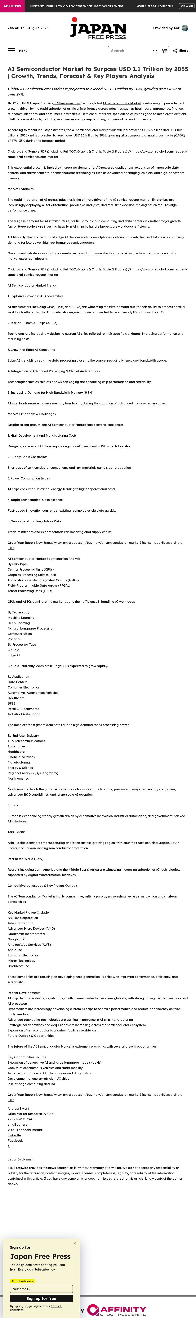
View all (187, 6)
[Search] (155, 50)
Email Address (22, 1281)
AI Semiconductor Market (122, 103)
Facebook (15, 1140)
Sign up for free (41, 1298)
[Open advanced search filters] (164, 50)
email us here (17, 1124)
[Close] (75, 1243)
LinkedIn (14, 1135)
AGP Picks (12, 6)
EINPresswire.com (66, 103)
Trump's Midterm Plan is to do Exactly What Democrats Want (69, 6)
